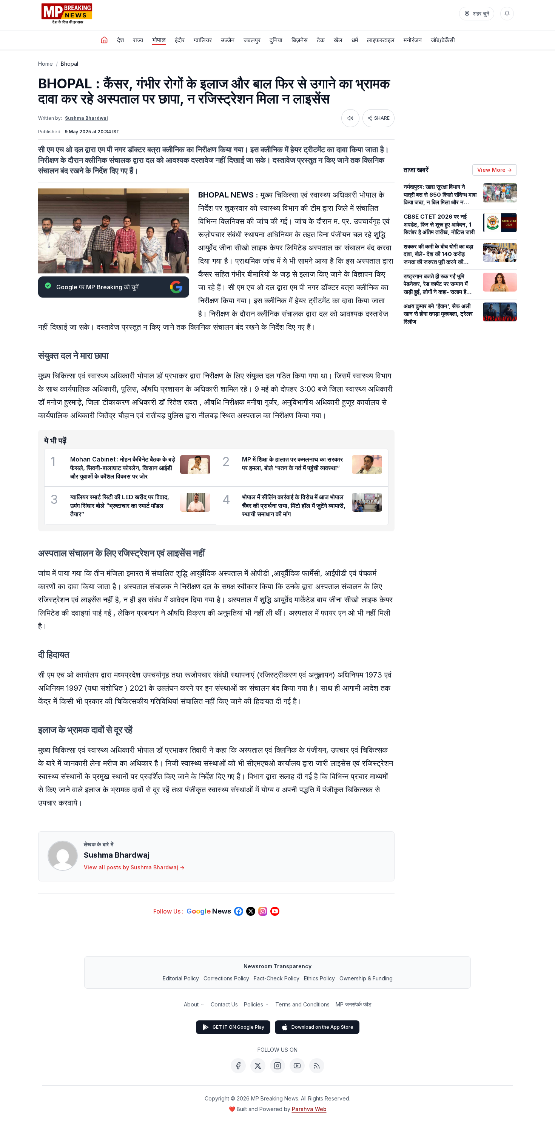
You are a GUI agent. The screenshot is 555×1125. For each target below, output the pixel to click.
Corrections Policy (226, 978)
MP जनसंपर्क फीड (354, 1004)
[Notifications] (507, 13)
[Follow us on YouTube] (274, 911)
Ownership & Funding (366, 978)
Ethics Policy (319, 978)
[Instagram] (277, 1065)
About (191, 1004)
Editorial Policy (181, 978)
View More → (494, 170)
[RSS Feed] (316, 1065)
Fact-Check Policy (276, 978)
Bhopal (69, 63)
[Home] (104, 40)
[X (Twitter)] (257, 1065)
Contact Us (224, 1004)
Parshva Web (309, 1109)
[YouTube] (297, 1065)
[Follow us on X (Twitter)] (250, 911)
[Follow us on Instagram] (262, 911)
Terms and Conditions (302, 1004)
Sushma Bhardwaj (86, 118)
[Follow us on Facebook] (238, 911)
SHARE (382, 118)
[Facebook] (238, 1065)
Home (45, 63)
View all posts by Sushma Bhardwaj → (134, 867)
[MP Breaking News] (66, 13)
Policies (253, 1004)
